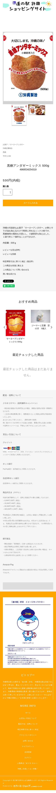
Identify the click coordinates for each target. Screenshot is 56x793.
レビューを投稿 (9, 254)
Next (51, 327)
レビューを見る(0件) (11, 250)
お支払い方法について (28, 718)
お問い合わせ (28, 741)
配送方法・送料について (27, 724)
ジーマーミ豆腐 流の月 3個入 (41, 327)
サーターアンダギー (17, 144)
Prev (5, 327)
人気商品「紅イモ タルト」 (28, 763)
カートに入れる (31, 202)
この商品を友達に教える (13, 266)
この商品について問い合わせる (16, 270)
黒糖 (4, 152)
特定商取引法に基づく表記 (28, 729)
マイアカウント (28, 746)
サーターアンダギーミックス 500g (15, 340)
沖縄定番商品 (7, 148)
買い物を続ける (9, 274)
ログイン (28, 757)
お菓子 (5, 144)
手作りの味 (7, 156)
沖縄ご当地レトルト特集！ (28, 769)
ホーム (28, 712)
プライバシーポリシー (28, 735)
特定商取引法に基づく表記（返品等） (19, 261)
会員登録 (28, 752)
